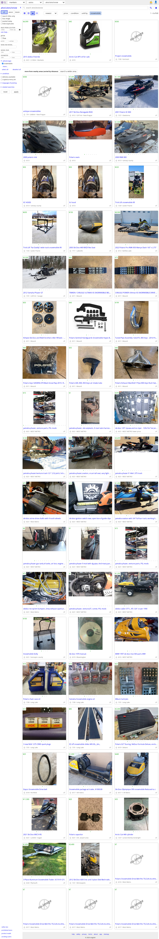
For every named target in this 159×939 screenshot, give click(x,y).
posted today (7, 21)
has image (6, 19)
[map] (37, 13)
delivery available (9, 77)
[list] (24, 13)
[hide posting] (64, 60)
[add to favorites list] (24, 60)
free (4, 38)
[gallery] (33, 13)
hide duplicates (8, 24)
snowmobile (8, 63)
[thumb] (29, 13)
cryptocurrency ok (9, 79)
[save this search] (156, 8)
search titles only (9, 16)
